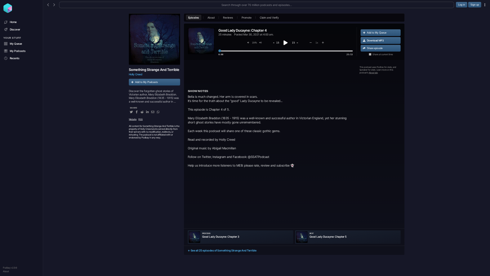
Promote (247, 17)
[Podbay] (7, 12)
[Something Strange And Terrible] (154, 39)
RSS (140, 119)
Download (375, 40)
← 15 (276, 42)
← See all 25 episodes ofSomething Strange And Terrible (222, 250)
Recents (15, 58)
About (6, 271)
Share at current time (382, 54)
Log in (461, 4)
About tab (373, 72)
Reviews (228, 17)
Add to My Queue (376, 32)
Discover (15, 29)
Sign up (474, 4)
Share (375, 48)
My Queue (16, 43)
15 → (295, 42)
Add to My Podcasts (146, 82)
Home (13, 22)
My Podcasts (18, 51)
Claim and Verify (269, 17)
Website (133, 119)
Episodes (193, 17)
